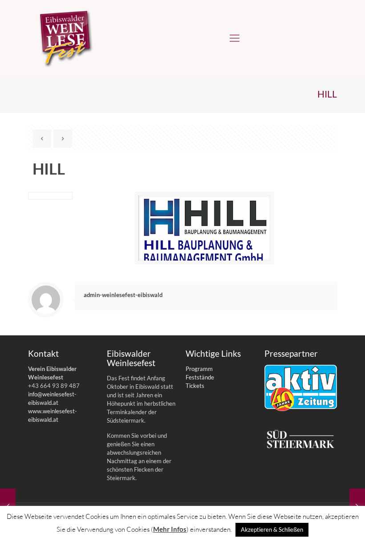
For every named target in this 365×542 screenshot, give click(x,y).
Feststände (200, 377)
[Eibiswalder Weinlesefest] (66, 38)
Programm (199, 368)
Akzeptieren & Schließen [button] (272, 529)
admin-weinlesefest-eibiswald (123, 294)
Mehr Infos (170, 529)
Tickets (195, 385)
